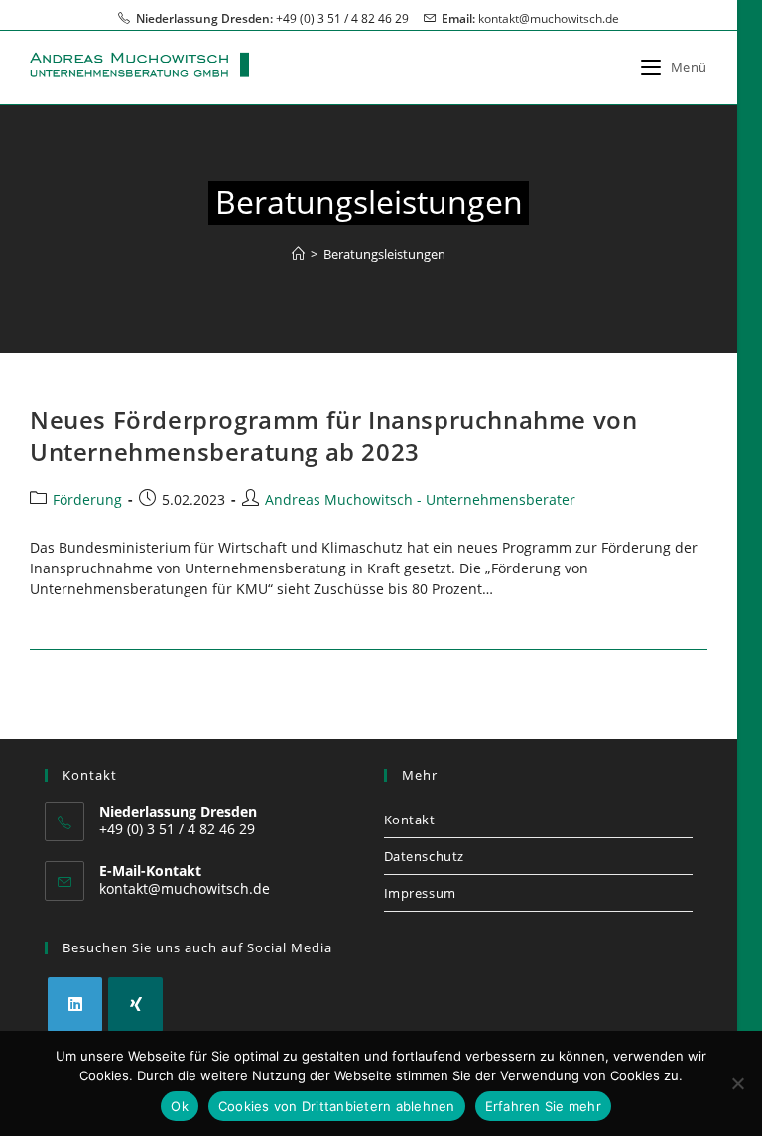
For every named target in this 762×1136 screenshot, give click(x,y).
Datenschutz (424, 856)
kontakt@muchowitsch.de (548, 18)
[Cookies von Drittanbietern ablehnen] (737, 1083)
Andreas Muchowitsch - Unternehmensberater (420, 499)
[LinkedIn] (75, 1004)
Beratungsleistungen (384, 254)
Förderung (87, 499)
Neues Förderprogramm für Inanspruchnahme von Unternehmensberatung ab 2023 (333, 436)
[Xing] (135, 1004)
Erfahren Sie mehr (543, 1106)
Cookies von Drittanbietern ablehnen (336, 1106)
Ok (180, 1106)
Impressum (420, 893)
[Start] (298, 254)
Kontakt (410, 819)
